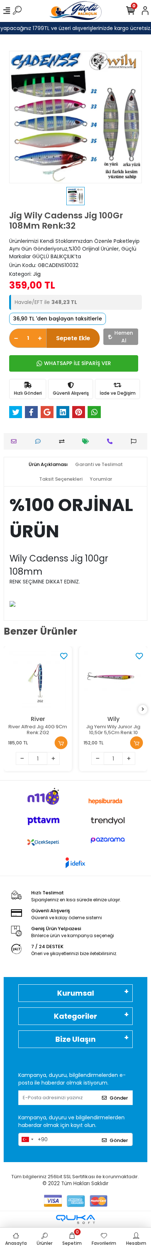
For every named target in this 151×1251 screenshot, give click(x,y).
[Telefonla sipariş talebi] (111, 441)
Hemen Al (123, 336)
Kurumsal (75, 993)
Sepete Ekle (73, 338)
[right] (143, 709)
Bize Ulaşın (75, 1039)
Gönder (119, 1097)
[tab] (48, 464)
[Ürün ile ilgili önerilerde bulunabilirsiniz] (135, 441)
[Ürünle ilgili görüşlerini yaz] (39, 441)
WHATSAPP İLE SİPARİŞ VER (77, 363)
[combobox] (27, 1139)
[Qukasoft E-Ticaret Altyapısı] (75, 1219)
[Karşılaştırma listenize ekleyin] (63, 441)
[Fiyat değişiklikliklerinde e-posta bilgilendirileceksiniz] (87, 441)
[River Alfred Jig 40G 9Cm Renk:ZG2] (37, 680)
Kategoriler (75, 1016)
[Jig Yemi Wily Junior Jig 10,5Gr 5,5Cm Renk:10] (113, 680)
